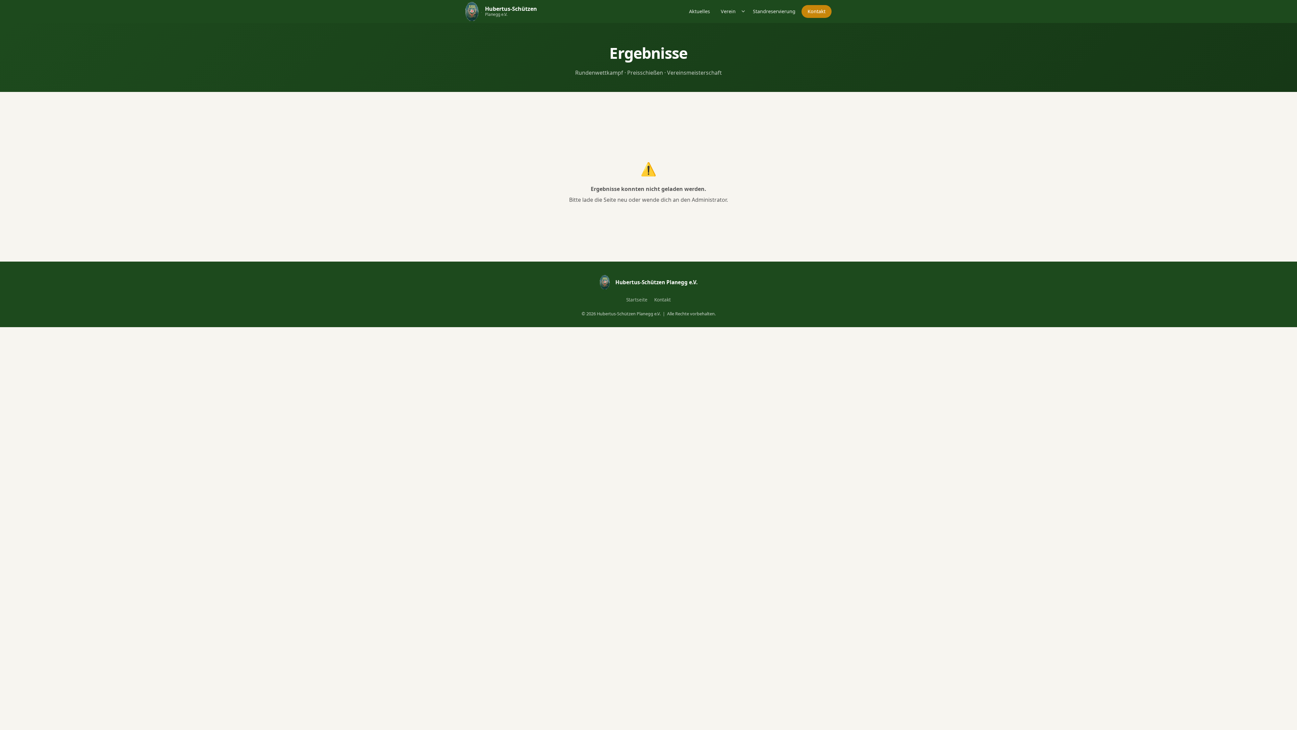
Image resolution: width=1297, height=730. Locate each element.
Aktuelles (699, 11)
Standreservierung (774, 11)
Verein (728, 11)
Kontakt (816, 11)
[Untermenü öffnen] (743, 11)
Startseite (636, 299)
